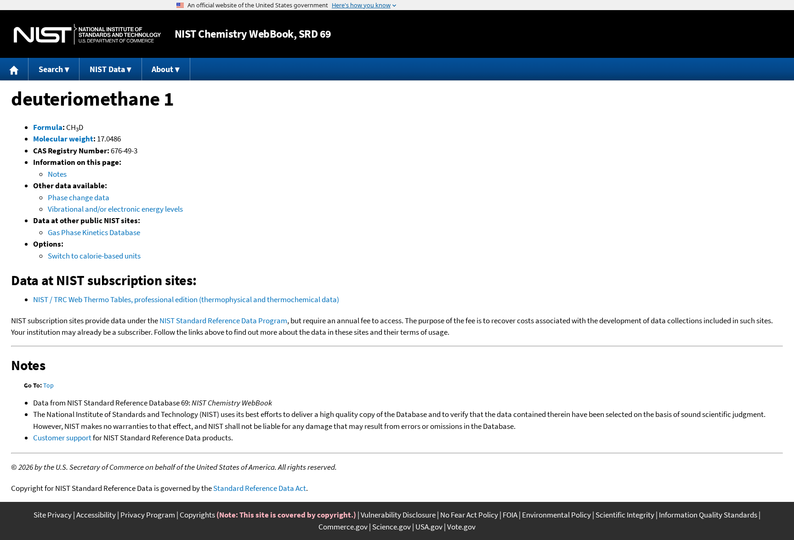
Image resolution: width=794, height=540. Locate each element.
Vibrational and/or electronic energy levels (115, 209)
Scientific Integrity (625, 515)
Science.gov (391, 527)
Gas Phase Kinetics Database (94, 232)
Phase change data (78, 197)
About (162, 69)
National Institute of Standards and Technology (87, 34)
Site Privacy (53, 515)
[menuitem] (14, 69)
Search (51, 69)
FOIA (510, 515)
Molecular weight (63, 139)
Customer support (62, 438)
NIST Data (107, 69)
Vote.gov (461, 527)
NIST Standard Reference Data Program (223, 320)
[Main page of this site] (14, 69)
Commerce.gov (343, 527)
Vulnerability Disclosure (398, 515)
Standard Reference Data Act (259, 488)
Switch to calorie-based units (94, 256)
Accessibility (96, 515)
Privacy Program (147, 515)
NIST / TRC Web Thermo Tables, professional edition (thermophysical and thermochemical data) (186, 299)
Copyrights (197, 515)
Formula (47, 127)
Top (48, 385)
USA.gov (428, 527)
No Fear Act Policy (469, 515)
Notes (57, 174)
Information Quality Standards (708, 515)
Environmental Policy (556, 515)
